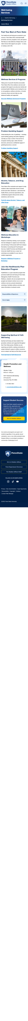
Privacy (3, 489)
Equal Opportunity (22, 489)
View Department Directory (14, 467)
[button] (22, 3)
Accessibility (5, 491)
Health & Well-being (10, 18)
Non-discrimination (11, 489)
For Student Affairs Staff (14, 472)
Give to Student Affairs (14, 418)
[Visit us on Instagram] (8, 481)
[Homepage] (2, 18)
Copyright (12, 491)
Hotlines (18, 491)
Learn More (5, 24)
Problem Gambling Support (9, 148)
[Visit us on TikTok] (13, 481)
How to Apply (6, 300)
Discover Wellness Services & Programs (13, 98)
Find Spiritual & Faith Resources (11, 354)
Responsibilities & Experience (10, 294)
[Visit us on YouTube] (17, 481)
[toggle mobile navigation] (26, 3)
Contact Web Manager (7, 493)
